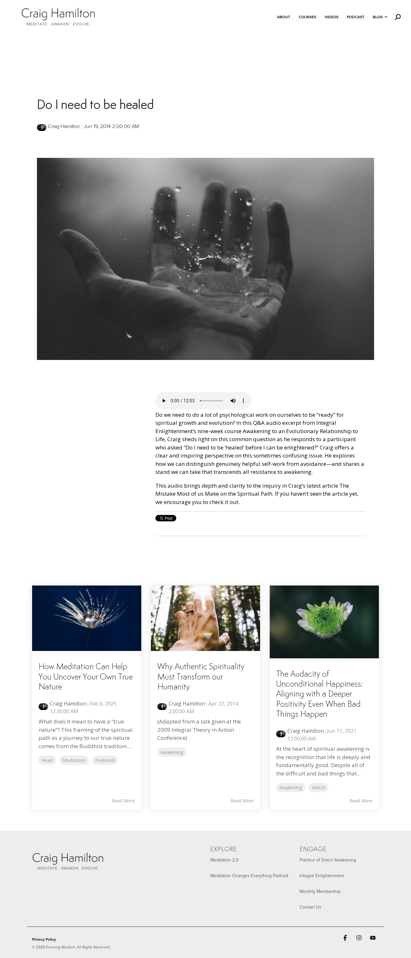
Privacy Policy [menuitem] (44, 939)
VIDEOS (331, 17)
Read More (123, 800)
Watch (318, 787)
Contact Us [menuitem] (310, 907)
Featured (105, 760)
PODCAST (355, 17)
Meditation (74, 760)
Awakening (172, 752)
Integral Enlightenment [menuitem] (322, 875)
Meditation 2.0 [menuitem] (224, 860)
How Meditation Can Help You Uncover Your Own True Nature (86, 677)
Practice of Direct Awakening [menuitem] (328, 860)
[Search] (398, 17)
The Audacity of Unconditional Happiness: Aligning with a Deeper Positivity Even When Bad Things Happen (319, 694)
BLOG (378, 17)
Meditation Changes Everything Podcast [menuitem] (249, 875)
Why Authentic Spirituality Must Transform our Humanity (200, 677)
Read (47, 760)
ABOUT (283, 17)
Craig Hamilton (64, 126)
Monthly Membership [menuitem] (320, 891)
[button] (346, 937)
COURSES (307, 17)
